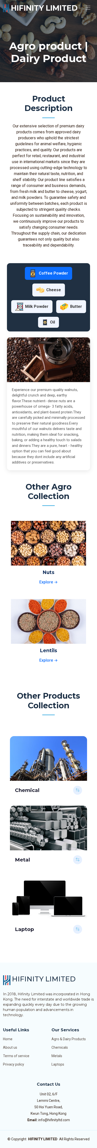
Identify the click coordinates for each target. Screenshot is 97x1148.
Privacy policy (13, 1064)
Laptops (57, 1064)
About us (10, 1047)
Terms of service (16, 1056)
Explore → (48, 582)
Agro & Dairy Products (68, 1039)
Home (7, 1039)
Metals (56, 1056)
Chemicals (59, 1047)
